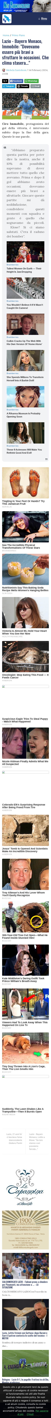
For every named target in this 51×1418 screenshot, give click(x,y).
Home (6, 35)
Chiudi (30, 1414)
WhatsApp (32, 81)
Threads (24, 86)
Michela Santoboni (16, 70)
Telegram (10, 86)
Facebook (17, 81)
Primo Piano (18, 35)
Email (37, 86)
